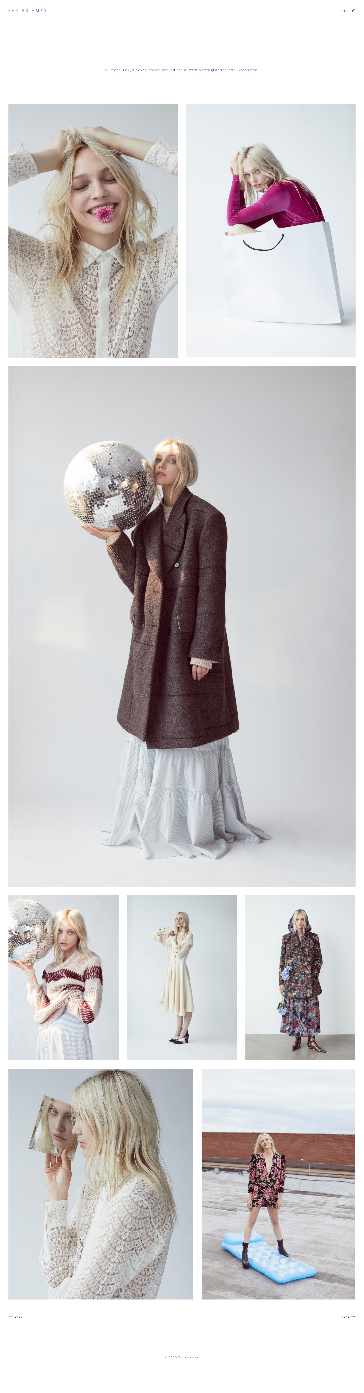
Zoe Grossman (243, 70)
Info (344, 11)
